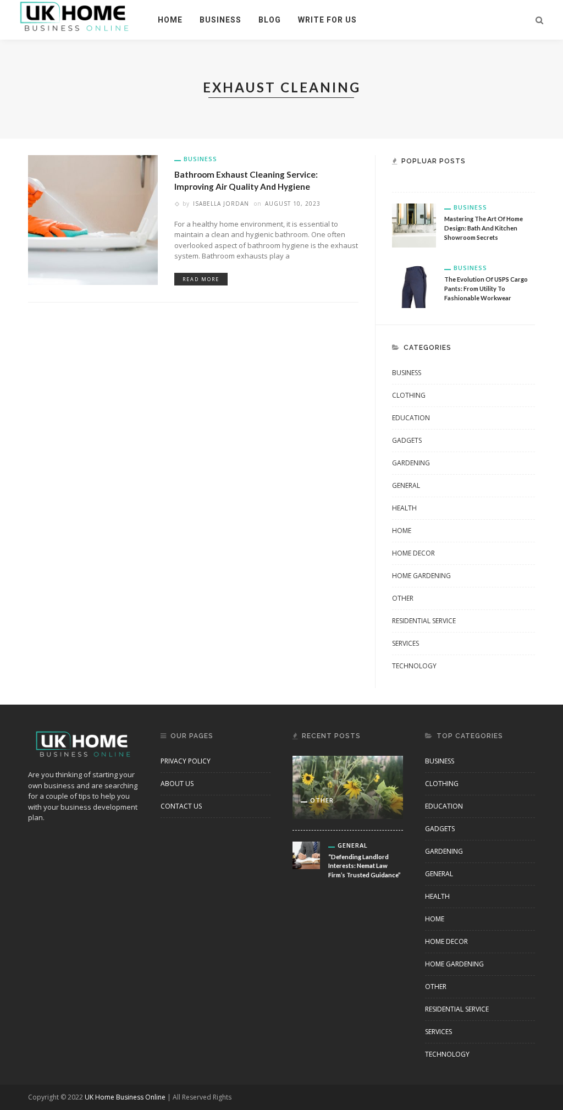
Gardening (411, 463)
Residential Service (424, 620)
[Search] (539, 20)
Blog (269, 19)
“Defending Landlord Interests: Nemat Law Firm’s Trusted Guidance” (364, 865)
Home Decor (413, 553)
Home (170, 19)
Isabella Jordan (221, 203)
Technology (414, 666)
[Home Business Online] (74, 15)
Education (411, 417)
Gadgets (407, 440)
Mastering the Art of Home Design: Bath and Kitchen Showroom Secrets (483, 228)
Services (405, 643)
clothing (409, 395)
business (220, 19)
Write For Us (327, 19)
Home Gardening (421, 575)
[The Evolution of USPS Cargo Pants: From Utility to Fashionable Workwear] (414, 285)
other (402, 598)
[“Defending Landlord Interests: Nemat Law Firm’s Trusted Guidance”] (306, 854)
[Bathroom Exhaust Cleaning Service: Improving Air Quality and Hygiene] (93, 219)
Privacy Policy (186, 761)
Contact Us (181, 806)
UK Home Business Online (125, 1097)
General (406, 485)
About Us (177, 783)
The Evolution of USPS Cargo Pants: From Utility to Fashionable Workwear (486, 288)
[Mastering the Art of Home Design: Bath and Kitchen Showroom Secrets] (414, 224)
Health (404, 508)
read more (201, 279)
